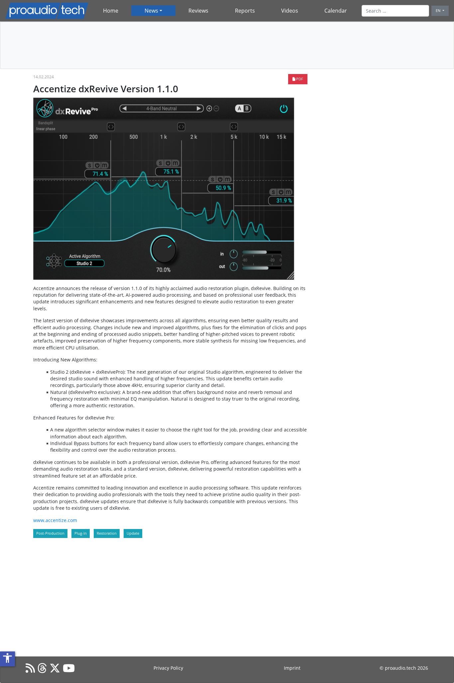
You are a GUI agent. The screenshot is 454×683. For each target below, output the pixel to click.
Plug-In (80, 533)
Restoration (107, 533)
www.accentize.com (55, 520)
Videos (289, 10)
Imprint (292, 668)
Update (133, 533)
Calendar (335, 10)
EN (438, 10)
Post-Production (50, 533)
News (151, 10)
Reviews (198, 10)
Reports (245, 10)
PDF (299, 78)
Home (110, 10)
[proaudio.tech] (46, 11)
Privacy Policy (168, 668)
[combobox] (395, 10)
